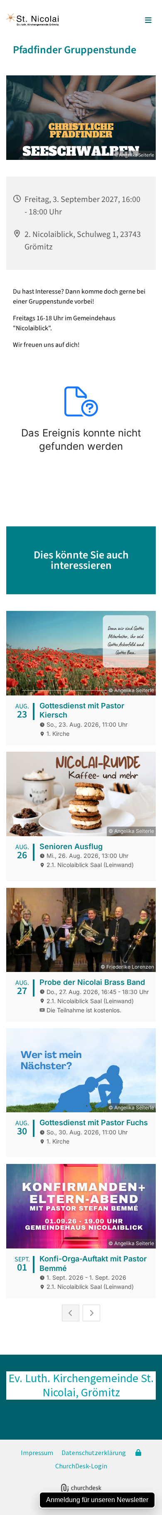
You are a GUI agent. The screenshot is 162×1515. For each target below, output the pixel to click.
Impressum (37, 1452)
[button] (136, 20)
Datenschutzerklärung (93, 1452)
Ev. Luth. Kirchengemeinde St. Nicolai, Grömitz (81, 1385)
